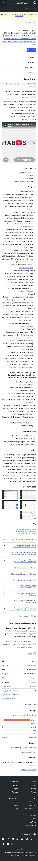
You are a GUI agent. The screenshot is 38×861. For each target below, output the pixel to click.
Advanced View (30, 704)
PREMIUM (21, 341)
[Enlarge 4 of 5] (16, 503)
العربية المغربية (26, 834)
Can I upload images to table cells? (23, 574)
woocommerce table (9, 698)
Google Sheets (7, 691)
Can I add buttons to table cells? (24, 580)
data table (16, 691)
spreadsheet (6, 694)
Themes (15, 785)
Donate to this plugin (28, 770)
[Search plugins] (15, 22)
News (34, 785)
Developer (32, 87)
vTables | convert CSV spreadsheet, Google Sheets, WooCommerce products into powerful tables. (19, 41)
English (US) (6, 686)
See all (4, 737)
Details (31, 57)
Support (31, 73)
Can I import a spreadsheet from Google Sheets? (26, 594)
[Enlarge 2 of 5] (16, 493)
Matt (33, 819)
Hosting (33, 789)
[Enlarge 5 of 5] (33, 513)
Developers (32, 805)
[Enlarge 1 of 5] (33, 493)
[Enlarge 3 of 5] (33, 503)
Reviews (31, 62)
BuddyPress (30, 825)
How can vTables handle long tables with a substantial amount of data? (23, 553)
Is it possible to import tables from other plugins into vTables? (24, 546)
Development (29, 67)
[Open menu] (3, 3)
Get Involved (13, 798)
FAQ (34, 84)
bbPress (32, 822)
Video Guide (18, 84)
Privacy (33, 792)
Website (9, 84)
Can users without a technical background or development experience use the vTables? (25, 531)
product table (16, 694)
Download (31, 50)
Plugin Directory (31, 9)
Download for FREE (29, 97)
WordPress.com (29, 815)
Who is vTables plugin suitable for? (23, 539)
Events (15, 802)
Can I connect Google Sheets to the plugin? (28, 587)
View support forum (29, 752)
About (34, 782)
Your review (32, 737)
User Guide (28, 84)
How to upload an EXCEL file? (25, 568)
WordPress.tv (30, 809)
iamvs (30, 654)
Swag (15, 809)
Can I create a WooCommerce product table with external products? (22, 609)
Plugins (15, 789)
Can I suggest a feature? (27, 616)
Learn (34, 798)
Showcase (14, 782)
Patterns (15, 792)
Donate (14, 805)
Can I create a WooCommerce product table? (25, 601)
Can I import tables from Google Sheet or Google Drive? (25, 561)
